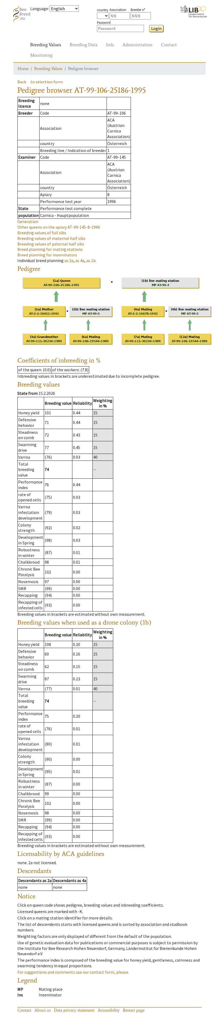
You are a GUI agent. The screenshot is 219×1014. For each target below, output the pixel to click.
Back (21, 81)
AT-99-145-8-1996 (58, 227)
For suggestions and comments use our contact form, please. (73, 972)
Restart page (133, 1010)
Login (156, 28)
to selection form (46, 81)
